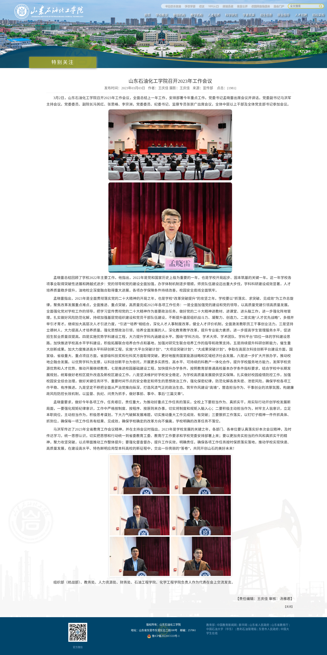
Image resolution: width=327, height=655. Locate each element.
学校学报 (190, 6)
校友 (201, 6)
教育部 (210, 624)
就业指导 (283, 15)
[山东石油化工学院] (49, 11)
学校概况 (162, 15)
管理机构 (179, 15)
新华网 (243, 624)
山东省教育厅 (279, 624)
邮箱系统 (227, 6)
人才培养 (214, 15)
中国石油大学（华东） (220, 629)
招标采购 (318, 15)
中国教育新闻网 (227, 624)
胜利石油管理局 (247, 629)
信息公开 (242, 6)
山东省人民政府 (259, 624)
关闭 (288, 606)
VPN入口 (213, 6)
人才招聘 (301, 15)
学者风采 (249, 15)
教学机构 (196, 15)
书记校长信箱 (173, 6)
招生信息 (266, 15)
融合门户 (278, 6)
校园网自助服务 (260, 6)
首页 (147, 15)
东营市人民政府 (269, 629)
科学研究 (231, 15)
